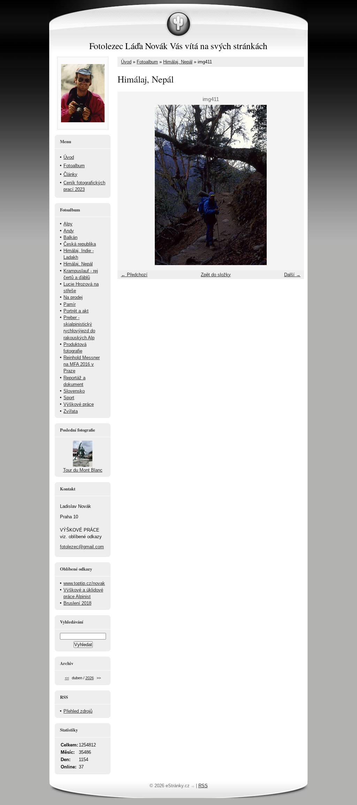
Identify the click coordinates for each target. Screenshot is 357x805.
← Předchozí (134, 274)
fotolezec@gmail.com (82, 546)
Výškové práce (78, 404)
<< (67, 678)
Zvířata (70, 411)
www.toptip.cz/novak (84, 583)
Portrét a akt (76, 311)
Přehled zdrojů (77, 711)
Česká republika (79, 244)
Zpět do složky (216, 274)
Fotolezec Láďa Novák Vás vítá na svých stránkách (178, 46)
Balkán (70, 237)
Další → (292, 274)
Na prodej (73, 297)
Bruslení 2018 (77, 603)
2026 (89, 678)
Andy (68, 230)
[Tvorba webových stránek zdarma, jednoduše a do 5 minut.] (193, 786)
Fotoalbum (147, 61)
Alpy (68, 223)
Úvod (126, 61)
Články (70, 174)
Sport (68, 397)
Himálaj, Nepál (177, 61)
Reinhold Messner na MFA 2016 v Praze (81, 364)
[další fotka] (293, 185)
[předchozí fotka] (129, 185)
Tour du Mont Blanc (82, 470)
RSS (203, 785)
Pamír (69, 304)
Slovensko (74, 391)
